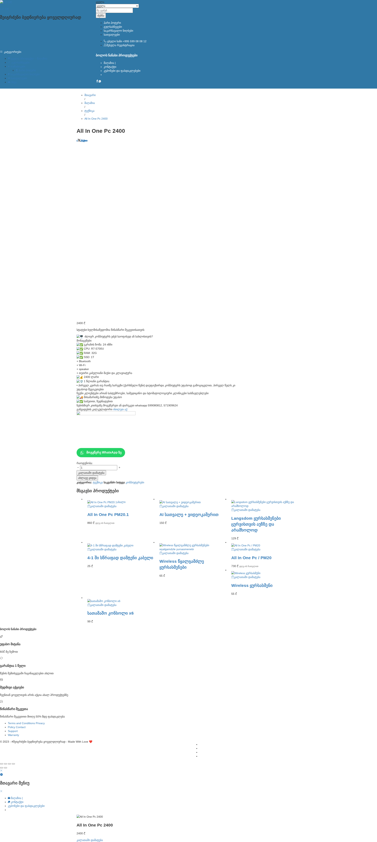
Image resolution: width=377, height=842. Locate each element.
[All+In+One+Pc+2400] (79, 140)
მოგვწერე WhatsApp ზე (104, 452)
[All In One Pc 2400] (77, 140)
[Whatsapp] (100, 81)
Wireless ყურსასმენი (252, 585)
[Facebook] (97, 81)
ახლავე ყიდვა (87, 477)
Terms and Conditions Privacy (26, 723)
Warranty (13, 735)
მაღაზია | (110, 62)
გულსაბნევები (113, 26)
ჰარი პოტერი (112, 22)
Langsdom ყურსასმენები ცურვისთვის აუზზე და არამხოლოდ (256, 524)
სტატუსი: (82, 329)
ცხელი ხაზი (114, 41)
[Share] (5, 763)
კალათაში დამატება (91, 472)
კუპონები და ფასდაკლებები (122, 70)
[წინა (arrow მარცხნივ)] (1, 767)
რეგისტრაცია (126, 45)
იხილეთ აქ (120, 409)
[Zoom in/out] (13, 763)
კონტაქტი (110, 66)
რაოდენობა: (85, 463)
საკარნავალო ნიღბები (118, 30)
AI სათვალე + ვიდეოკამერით (189, 514)
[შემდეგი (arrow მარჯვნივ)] (5, 767)
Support (13, 731)
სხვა (13, 82)
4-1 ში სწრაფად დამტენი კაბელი (120, 557)
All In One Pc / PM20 (251, 557)
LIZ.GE (4, 8)
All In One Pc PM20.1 (108, 514)
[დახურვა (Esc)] (1, 763)
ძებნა (100, 15)
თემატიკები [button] (17, 66)
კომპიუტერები (135, 482)
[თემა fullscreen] (9, 763)
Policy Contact (17, 727)
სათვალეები (112, 34)
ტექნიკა (98, 482)
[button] (101, 506)
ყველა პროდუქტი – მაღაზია (28, 58)
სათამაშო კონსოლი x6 (110, 613)
